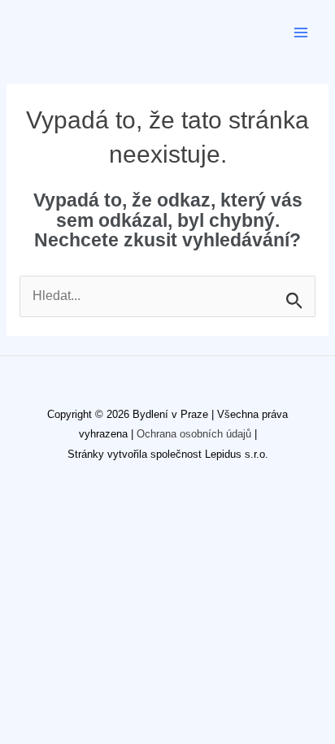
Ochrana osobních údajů (194, 434)
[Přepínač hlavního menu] (301, 32)
